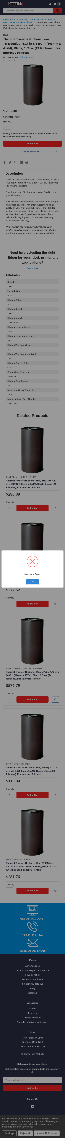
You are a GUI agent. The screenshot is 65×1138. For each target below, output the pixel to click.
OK (32, 581)
